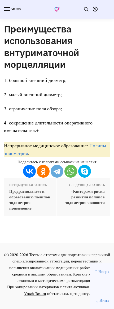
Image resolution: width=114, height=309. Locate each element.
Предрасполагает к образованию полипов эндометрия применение (29, 200)
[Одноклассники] (43, 171)
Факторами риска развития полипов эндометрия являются (85, 197)
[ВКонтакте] (29, 171)
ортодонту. (80, 293)
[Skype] (84, 171)
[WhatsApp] (70, 171)
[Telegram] (57, 171)
